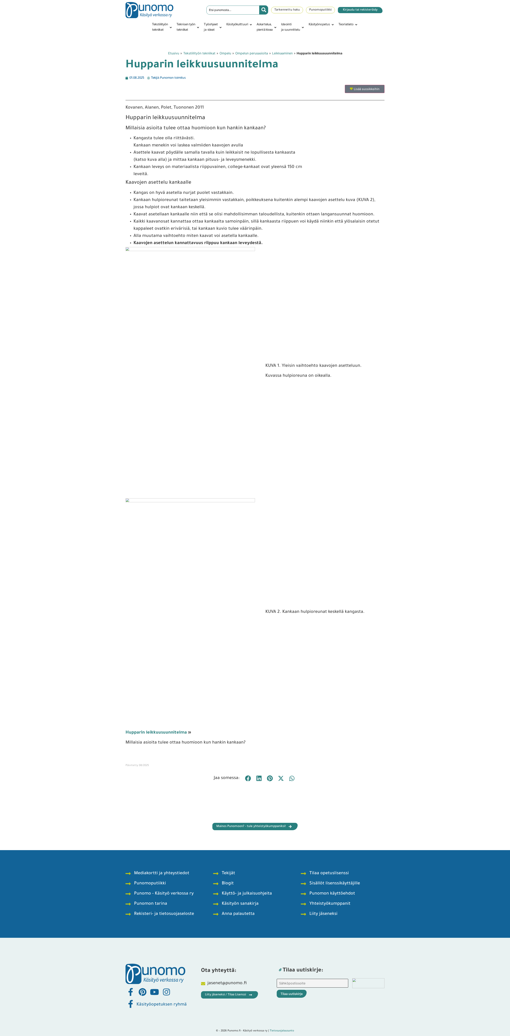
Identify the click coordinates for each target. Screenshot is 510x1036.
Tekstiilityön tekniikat (199, 53)
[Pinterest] (142, 992)
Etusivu (173, 53)
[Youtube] (154, 992)
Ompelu (225, 53)
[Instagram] (166, 992)
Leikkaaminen (282, 53)
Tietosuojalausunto (282, 1030)
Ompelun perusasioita (251, 53)
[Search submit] (263, 10)
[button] (162, 27)
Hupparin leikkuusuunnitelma (156, 733)
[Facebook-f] (130, 992)
